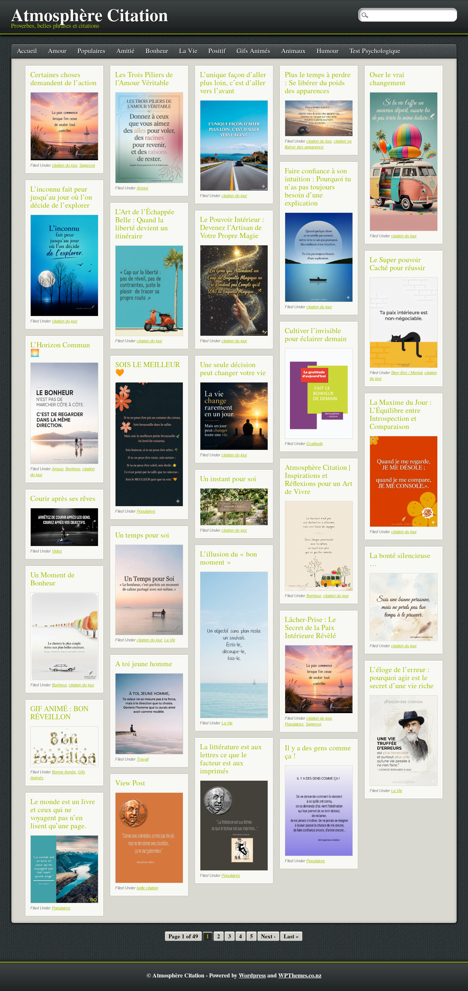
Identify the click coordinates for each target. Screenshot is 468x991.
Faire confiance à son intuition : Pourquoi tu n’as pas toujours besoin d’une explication (318, 187)
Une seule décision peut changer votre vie (233, 368)
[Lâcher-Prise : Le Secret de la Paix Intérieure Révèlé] (319, 711)
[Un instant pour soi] (234, 523)
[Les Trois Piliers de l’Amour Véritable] (149, 181)
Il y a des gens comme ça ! (318, 752)
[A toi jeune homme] (149, 752)
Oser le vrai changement (387, 78)
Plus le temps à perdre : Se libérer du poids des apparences (318, 82)
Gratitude (314, 443)
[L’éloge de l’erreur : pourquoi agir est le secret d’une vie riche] (404, 783)
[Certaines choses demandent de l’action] (64, 158)
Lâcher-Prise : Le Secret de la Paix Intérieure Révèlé (310, 627)
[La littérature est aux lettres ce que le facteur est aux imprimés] (234, 868)
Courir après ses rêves (62, 498)
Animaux (293, 50)
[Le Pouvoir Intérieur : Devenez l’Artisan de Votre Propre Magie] (234, 334)
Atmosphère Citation (89, 14)
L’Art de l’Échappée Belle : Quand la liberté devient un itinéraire (144, 224)
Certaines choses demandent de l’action (63, 78)
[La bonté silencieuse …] (404, 639)
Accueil (27, 50)
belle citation (147, 888)
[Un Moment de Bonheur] (64, 678)
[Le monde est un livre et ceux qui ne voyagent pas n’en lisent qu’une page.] (64, 901)
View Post (130, 783)
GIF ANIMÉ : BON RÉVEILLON (59, 712)
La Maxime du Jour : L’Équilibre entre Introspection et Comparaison (401, 414)
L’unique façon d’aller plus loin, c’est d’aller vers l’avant (233, 82)
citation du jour (64, 165)
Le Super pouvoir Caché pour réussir (397, 263)
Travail (142, 759)
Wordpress (252, 975)
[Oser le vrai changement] (404, 229)
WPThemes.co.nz (299, 975)
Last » (291, 936)
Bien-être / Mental (406, 372)
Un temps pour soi (142, 535)
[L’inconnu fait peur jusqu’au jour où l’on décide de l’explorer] (64, 314)
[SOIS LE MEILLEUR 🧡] (149, 504)
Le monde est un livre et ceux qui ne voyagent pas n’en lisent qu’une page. (62, 813)
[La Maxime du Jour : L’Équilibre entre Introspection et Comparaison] (404, 524)
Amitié (125, 50)
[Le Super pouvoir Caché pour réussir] (404, 365)
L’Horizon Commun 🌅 (60, 349)
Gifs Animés (253, 50)
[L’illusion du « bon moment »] (234, 716)
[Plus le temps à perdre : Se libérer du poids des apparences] (319, 134)
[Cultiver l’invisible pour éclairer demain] (319, 436)
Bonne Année (64, 772)
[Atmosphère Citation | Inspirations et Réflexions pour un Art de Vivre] (319, 588)
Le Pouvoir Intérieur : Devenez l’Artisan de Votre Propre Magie (232, 227)
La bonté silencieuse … (400, 559)
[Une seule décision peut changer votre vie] (234, 448)
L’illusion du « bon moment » (228, 558)
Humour (328, 50)
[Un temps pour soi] (149, 633)
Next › (268, 936)
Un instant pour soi (228, 478)
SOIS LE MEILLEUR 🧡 (147, 368)
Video (57, 551)
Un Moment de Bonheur (52, 579)
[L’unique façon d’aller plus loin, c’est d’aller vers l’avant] (234, 188)
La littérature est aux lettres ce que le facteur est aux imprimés (231, 759)
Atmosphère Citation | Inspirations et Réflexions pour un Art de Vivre (318, 479)
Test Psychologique (375, 50)
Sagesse (87, 165)
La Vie (188, 50)
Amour (57, 50)
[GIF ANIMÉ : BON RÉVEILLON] (64, 765)
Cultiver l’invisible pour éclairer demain (316, 334)
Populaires (91, 50)
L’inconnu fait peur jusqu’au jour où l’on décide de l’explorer (61, 197)
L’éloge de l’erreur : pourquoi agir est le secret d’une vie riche (402, 677)
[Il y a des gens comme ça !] (319, 854)
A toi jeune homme (143, 663)
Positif (217, 50)
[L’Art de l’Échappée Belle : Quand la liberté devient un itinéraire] (149, 334)
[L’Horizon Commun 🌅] (64, 462)
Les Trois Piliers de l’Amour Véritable (144, 78)
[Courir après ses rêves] (64, 544)
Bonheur (157, 50)
